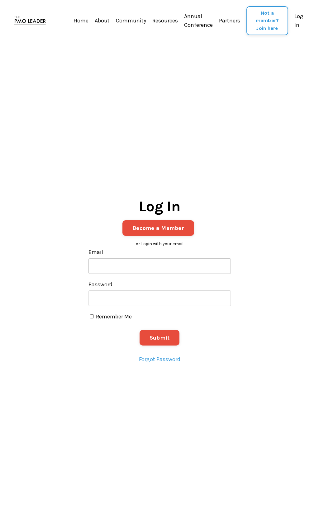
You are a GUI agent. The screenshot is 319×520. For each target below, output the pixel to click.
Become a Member (158, 228)
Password (100, 284)
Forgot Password (159, 359)
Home (81, 20)
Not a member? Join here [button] (267, 20)
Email (95, 252)
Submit (160, 337)
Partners (229, 20)
